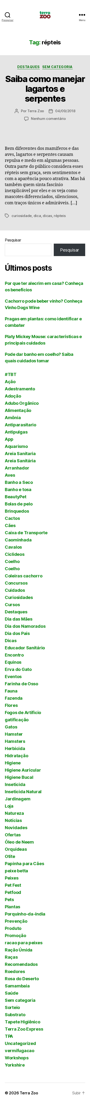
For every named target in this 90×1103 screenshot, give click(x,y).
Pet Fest (13, 885)
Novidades (16, 827)
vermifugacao (19, 1050)
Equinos (13, 662)
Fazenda (14, 698)
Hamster (14, 734)
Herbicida (15, 748)
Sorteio (12, 1007)
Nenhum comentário (48, 118)
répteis (60, 215)
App (9, 439)
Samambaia (17, 985)
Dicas (11, 640)
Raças (11, 957)
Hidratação (16, 755)
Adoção (13, 396)
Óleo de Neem (19, 842)
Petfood (13, 892)
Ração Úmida (18, 949)
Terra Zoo (35, 111)
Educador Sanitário (25, 647)
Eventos (13, 676)
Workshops (17, 1057)
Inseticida (15, 784)
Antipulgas (16, 431)
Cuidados (15, 590)
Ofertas (13, 834)
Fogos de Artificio (23, 712)
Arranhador (17, 467)
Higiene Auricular (23, 770)
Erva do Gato (18, 669)
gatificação (17, 719)
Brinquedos (17, 511)
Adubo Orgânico (22, 403)
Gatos (11, 726)
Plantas (12, 906)
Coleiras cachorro (23, 575)
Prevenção (16, 921)
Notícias (13, 820)
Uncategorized (20, 1043)
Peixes (11, 877)
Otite (10, 856)
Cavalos (13, 547)
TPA (9, 1036)
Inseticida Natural (23, 791)
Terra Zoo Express (24, 1029)
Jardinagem (17, 798)
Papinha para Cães (24, 863)
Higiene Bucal (19, 777)
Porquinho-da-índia (25, 913)
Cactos (12, 518)
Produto (13, 928)
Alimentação (18, 410)
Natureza (14, 813)
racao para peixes (23, 942)
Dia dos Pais (17, 633)
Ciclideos (14, 554)
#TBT (11, 374)
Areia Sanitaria (20, 453)
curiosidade (22, 215)
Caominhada (18, 539)
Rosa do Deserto (22, 978)
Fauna (11, 690)
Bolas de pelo (19, 503)
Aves (10, 475)
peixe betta (16, 870)
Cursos (12, 604)
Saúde (11, 993)
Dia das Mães (18, 619)
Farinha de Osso (21, 683)
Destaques (28, 67)
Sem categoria (57, 67)
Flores (11, 705)
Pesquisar (13, 240)
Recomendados (21, 964)
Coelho (12, 561)
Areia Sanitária (20, 460)
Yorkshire (15, 1065)
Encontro (14, 654)
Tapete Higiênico (22, 1021)
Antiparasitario (20, 424)
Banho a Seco (19, 482)
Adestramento (20, 388)
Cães (10, 525)
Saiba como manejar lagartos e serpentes (45, 89)
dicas (47, 215)
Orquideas (16, 849)
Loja (9, 806)
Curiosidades (19, 597)
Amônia (13, 417)
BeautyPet (15, 496)
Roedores (15, 971)
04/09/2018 (65, 111)
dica (37, 215)
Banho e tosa (18, 489)
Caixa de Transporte (26, 532)
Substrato (15, 1014)
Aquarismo (16, 446)
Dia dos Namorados (25, 626)
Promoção (15, 935)
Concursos (16, 583)
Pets (9, 899)
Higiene (13, 762)
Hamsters (15, 741)
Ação (10, 381)
